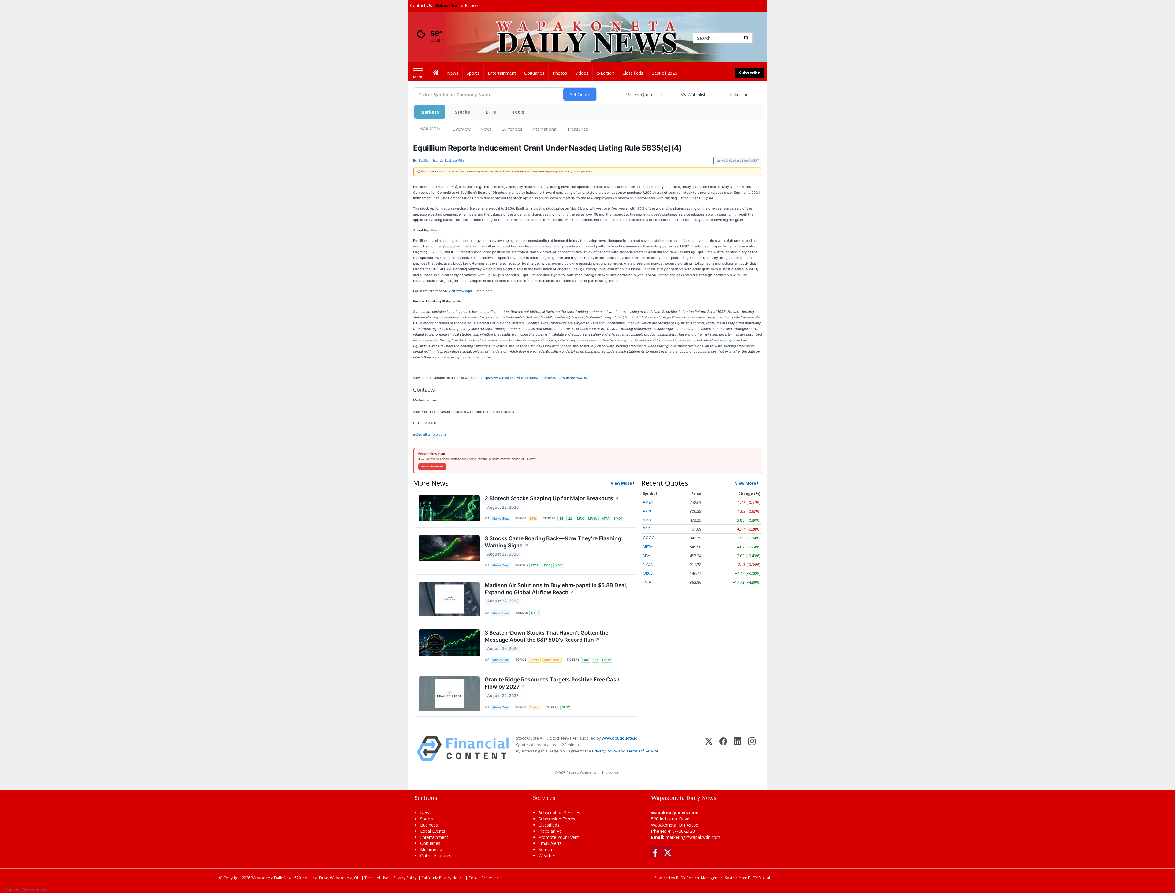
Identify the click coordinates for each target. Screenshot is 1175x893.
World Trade (552, 660)
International (544, 129)
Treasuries (577, 129)
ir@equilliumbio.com (429, 434)
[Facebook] (723, 748)
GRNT (566, 707)
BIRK (585, 660)
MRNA (592, 518)
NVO (617, 518)
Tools (518, 112)
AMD (647, 520)
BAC (646, 528)
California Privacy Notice (442, 877)
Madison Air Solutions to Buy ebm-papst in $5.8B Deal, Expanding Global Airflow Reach (556, 588)
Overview (461, 129)
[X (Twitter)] (709, 748)
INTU (534, 565)
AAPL (647, 511)
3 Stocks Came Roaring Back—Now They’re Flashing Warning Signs (553, 542)
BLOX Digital (759, 877)
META (647, 546)
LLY (570, 518)
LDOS (546, 565)
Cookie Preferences (485, 877)
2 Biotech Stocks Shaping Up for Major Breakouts (552, 498)
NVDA (648, 564)
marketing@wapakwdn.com (693, 837)
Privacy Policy (604, 751)
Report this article (432, 466)
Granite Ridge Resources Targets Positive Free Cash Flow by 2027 (552, 683)
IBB (561, 518)
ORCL (647, 573)
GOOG (649, 537)
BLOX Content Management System (707, 877)
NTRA (606, 518)
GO (595, 660)
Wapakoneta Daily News (272, 877)
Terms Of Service (642, 751)
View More (621, 483)
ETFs (491, 112)
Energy (535, 707)
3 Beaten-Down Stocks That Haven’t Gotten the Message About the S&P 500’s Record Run (546, 636)
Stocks (462, 112)
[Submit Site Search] (746, 38)
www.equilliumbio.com (474, 291)
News (486, 129)
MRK (580, 518)
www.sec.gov (724, 340)
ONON (606, 660)
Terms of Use (376, 877)
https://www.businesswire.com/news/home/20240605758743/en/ (534, 378)
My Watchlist (693, 94)
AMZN (648, 502)
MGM (558, 565)
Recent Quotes (641, 94)
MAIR (535, 613)
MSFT (647, 555)
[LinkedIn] (737, 748)
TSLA (647, 582)
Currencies (512, 129)
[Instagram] (752, 748)
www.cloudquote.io (619, 738)
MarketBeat (500, 518)
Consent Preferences (25, 890)
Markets (429, 112)
